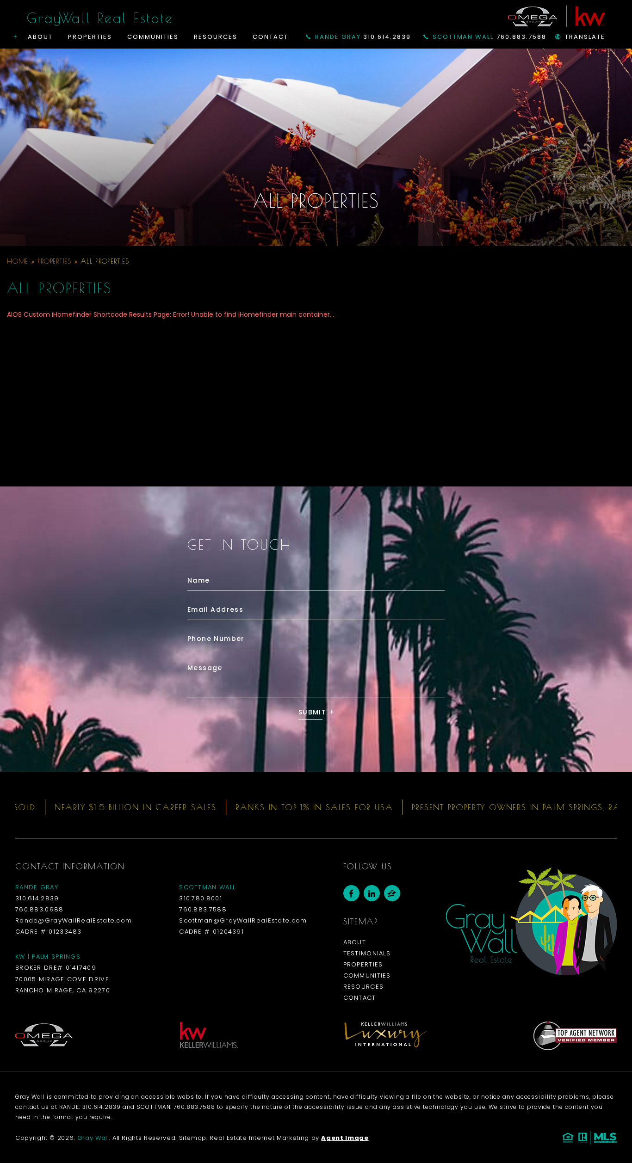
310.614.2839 (363, 36)
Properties (90, 36)
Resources (215, 36)
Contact (270, 36)
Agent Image (344, 1137)
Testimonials (367, 953)
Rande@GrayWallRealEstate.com (73, 920)
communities (367, 975)
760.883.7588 (489, 36)
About (40, 36)
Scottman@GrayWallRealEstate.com (243, 920)
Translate (585, 36)
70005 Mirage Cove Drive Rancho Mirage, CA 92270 (62, 985)
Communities (152, 36)
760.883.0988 (39, 909)
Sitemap (193, 1137)
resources (363, 986)
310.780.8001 (200, 898)
